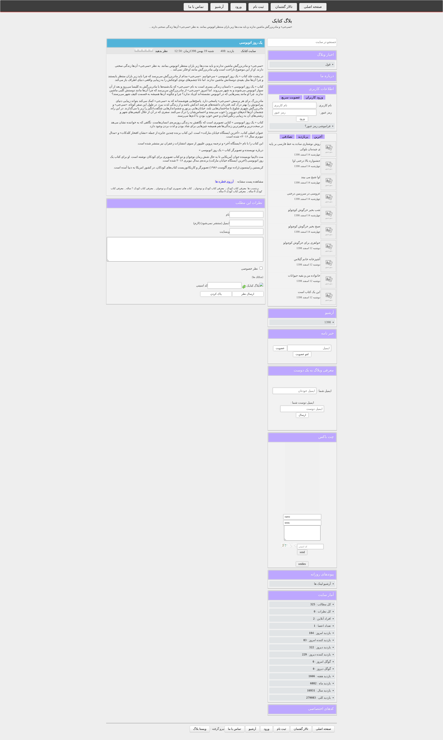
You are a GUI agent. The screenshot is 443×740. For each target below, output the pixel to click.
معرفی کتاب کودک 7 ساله (139, 188)
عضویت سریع (290, 97)
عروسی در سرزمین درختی (303, 196)
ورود (238, 7)
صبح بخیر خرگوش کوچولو (304, 229)
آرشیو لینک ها (322, 583)
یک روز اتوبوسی (250, 42)
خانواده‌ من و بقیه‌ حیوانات (304, 278)
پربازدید (303, 136)
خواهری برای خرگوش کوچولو (301, 245)
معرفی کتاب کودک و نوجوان (209, 188)
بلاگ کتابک (282, 20)
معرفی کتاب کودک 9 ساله (232, 191)
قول (327, 64)
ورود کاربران (314, 97)
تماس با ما (196, 7)
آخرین (318, 136)
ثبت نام (258, 7)
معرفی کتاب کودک (236, 188)
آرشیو (219, 7)
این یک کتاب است (308, 294)
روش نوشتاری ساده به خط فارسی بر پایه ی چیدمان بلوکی (294, 149)
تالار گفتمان (283, 7)
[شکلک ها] (257, 277)
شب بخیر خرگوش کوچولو (304, 212)
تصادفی (287, 136)
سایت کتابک (248, 51)
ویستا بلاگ (199, 729)
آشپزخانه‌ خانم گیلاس (307, 261)
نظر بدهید (161, 51)
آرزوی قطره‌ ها (224, 181)
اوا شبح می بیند (307, 179)
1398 (327, 322)
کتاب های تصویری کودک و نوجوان (174, 188)
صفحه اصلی (313, 7)
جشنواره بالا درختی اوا (306, 163)
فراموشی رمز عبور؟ (317, 126)
